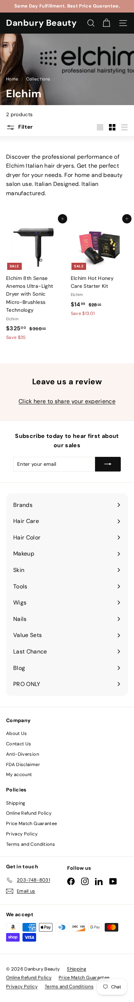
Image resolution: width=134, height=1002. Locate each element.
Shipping (15, 803)
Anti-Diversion (22, 754)
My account (19, 774)
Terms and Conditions (30, 844)
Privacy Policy (22, 834)
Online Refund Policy (28, 813)
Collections (38, 79)
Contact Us (18, 744)
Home (13, 79)
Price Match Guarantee (31, 823)
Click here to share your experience (67, 401)
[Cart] (106, 23)
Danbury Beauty (41, 22)
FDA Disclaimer (23, 764)
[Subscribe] (108, 464)
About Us (16, 733)
